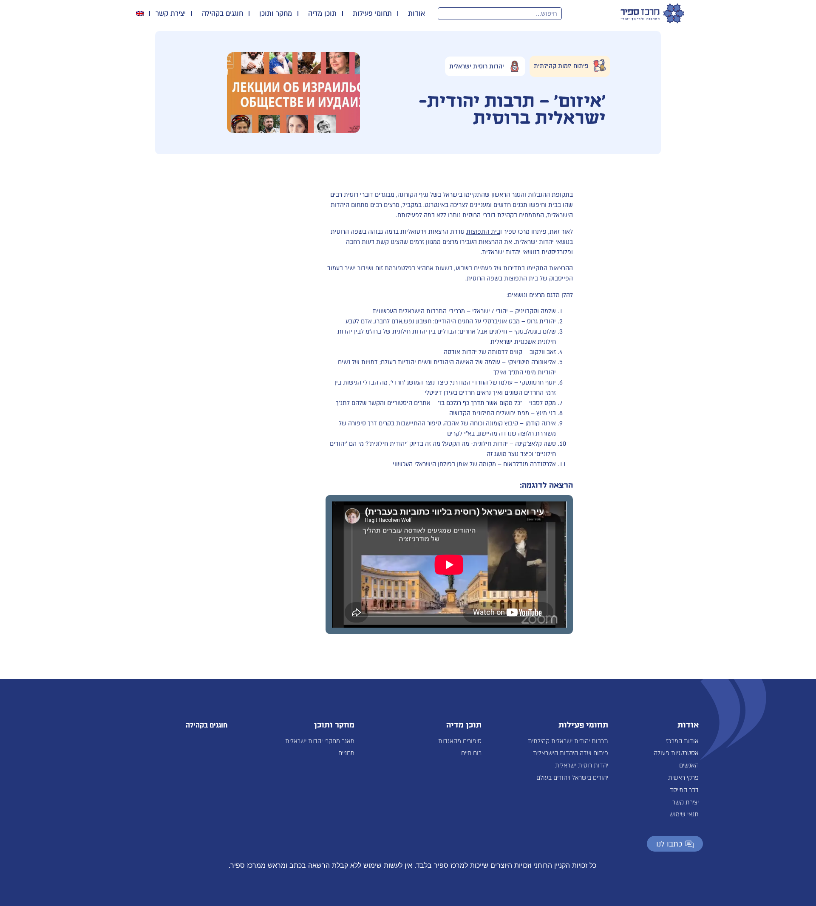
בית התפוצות (483, 232)
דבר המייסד (684, 790)
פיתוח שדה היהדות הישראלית (570, 753)
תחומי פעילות (372, 13)
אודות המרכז (682, 741)
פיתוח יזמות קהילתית (561, 66)
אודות (416, 13)
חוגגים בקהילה (222, 13)
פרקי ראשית (683, 778)
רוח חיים (471, 753)
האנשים (689, 766)
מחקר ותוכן (275, 13)
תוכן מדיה (322, 13)
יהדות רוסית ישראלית (476, 66)
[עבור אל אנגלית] (140, 13)
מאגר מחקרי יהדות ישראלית (319, 741)
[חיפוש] (444, 14)
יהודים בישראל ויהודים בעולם (572, 778)
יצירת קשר (171, 13)
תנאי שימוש (684, 814)
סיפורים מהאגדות (460, 741)
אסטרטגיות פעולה (676, 753)
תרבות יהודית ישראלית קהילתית (568, 741)
